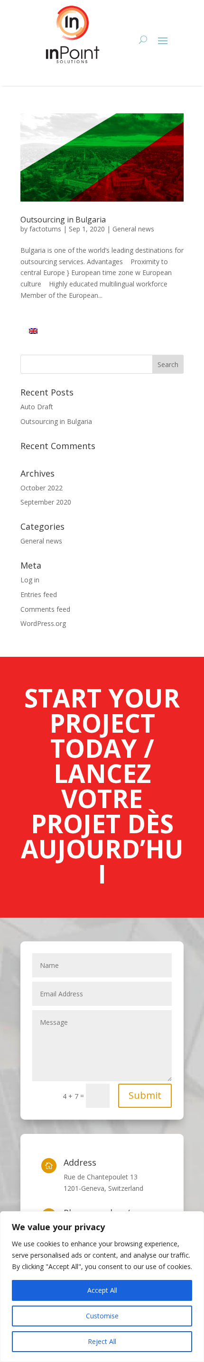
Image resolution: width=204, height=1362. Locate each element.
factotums (45, 228)
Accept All (102, 1290)
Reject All (102, 1341)
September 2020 (45, 501)
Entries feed (38, 594)
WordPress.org (43, 623)
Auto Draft (36, 406)
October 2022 (41, 487)
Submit (145, 1095)
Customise (102, 1315)
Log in (29, 579)
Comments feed (45, 609)
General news (133, 228)
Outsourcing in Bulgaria (63, 219)
